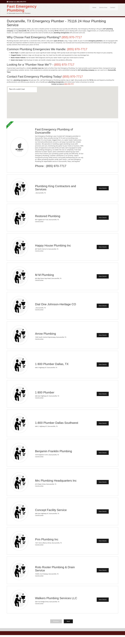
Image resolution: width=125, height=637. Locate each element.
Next (68, 621)
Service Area (103, 7)
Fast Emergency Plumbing (22, 8)
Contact (112, 7)
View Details (103, 188)
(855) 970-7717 (21, 2)
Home (94, 7)
